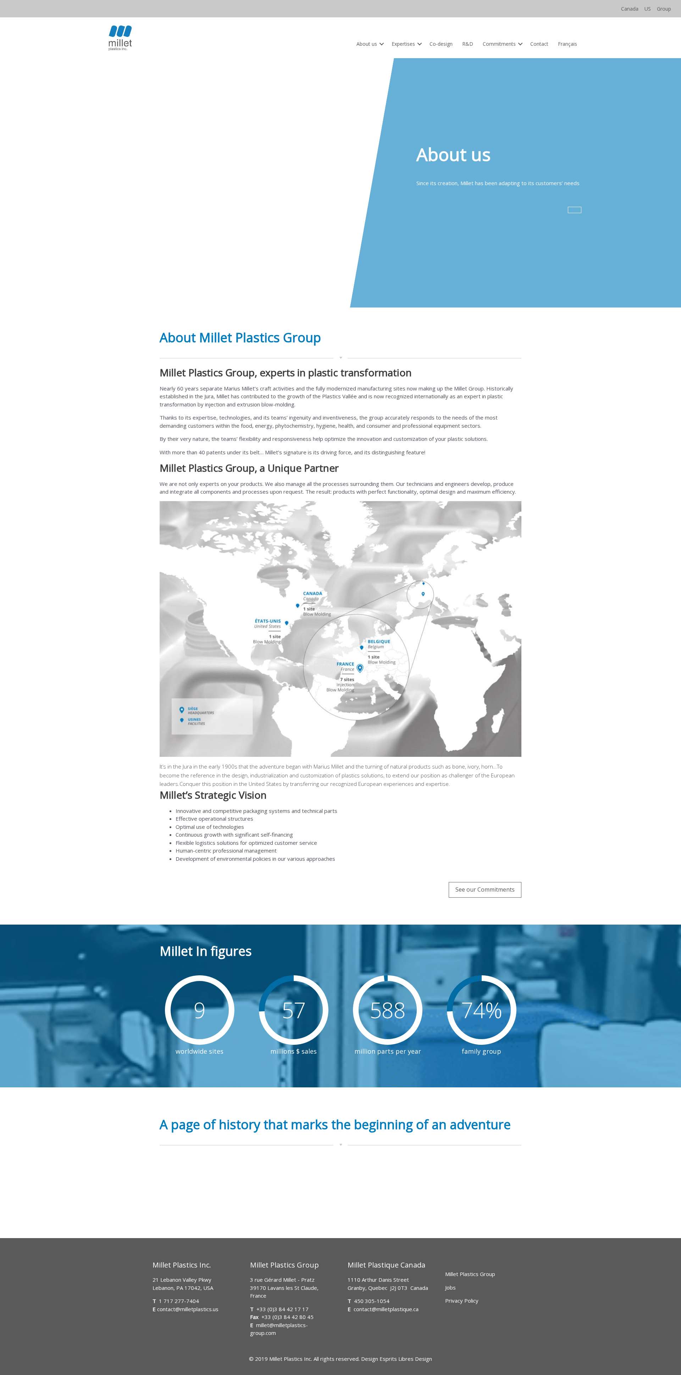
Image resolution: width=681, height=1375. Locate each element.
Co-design (441, 43)
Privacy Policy (461, 1300)
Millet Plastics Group (470, 1273)
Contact (539, 43)
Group (664, 8)
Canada (629, 8)
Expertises (403, 43)
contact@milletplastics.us (187, 1309)
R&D (467, 43)
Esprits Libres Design (406, 1358)
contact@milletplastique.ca (386, 1309)
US (647, 8)
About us (366, 43)
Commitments (499, 43)
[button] (382, 43)
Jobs (450, 1287)
